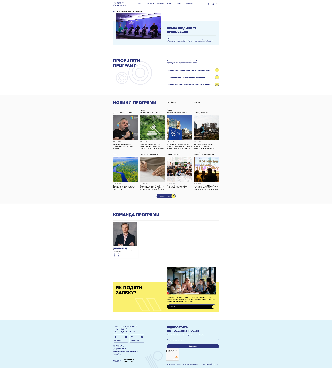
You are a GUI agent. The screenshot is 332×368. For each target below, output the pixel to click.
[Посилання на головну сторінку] (120, 4)
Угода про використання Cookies (191, 364)
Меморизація (204, 112)
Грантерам (150, 3)
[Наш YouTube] (117, 354)
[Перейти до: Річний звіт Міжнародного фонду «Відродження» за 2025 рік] (179, 170)
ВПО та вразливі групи (153, 154)
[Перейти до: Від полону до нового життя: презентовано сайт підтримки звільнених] (125, 129)
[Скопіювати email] (123, 346)
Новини (178, 3)
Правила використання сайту (174, 364)
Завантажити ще (164, 196)
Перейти (172, 306)
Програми (170, 3)
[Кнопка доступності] (208, 4)
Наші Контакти (189, 3)
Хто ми (140, 3)
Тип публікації (171, 102)
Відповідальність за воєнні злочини (150, 112)
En (217, 4)
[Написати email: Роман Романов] (114, 255)
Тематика (197, 102)
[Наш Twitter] (114, 354)
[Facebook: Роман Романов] (118, 255)
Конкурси (160, 3)
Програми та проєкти (122, 11)
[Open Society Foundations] (129, 361)
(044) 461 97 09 (118, 349)
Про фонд (176, 154)
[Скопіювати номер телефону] (125, 349)
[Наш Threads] (121, 354)
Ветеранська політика (126, 112)
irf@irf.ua (117, 346)
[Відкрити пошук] (213, 4)
